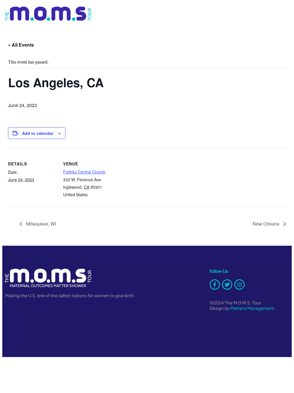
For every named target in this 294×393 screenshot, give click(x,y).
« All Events (21, 44)
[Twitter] (227, 284)
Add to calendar (37, 133)
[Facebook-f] (215, 284)
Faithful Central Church (84, 172)
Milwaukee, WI (40, 223)
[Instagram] (239, 284)
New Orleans (267, 223)
